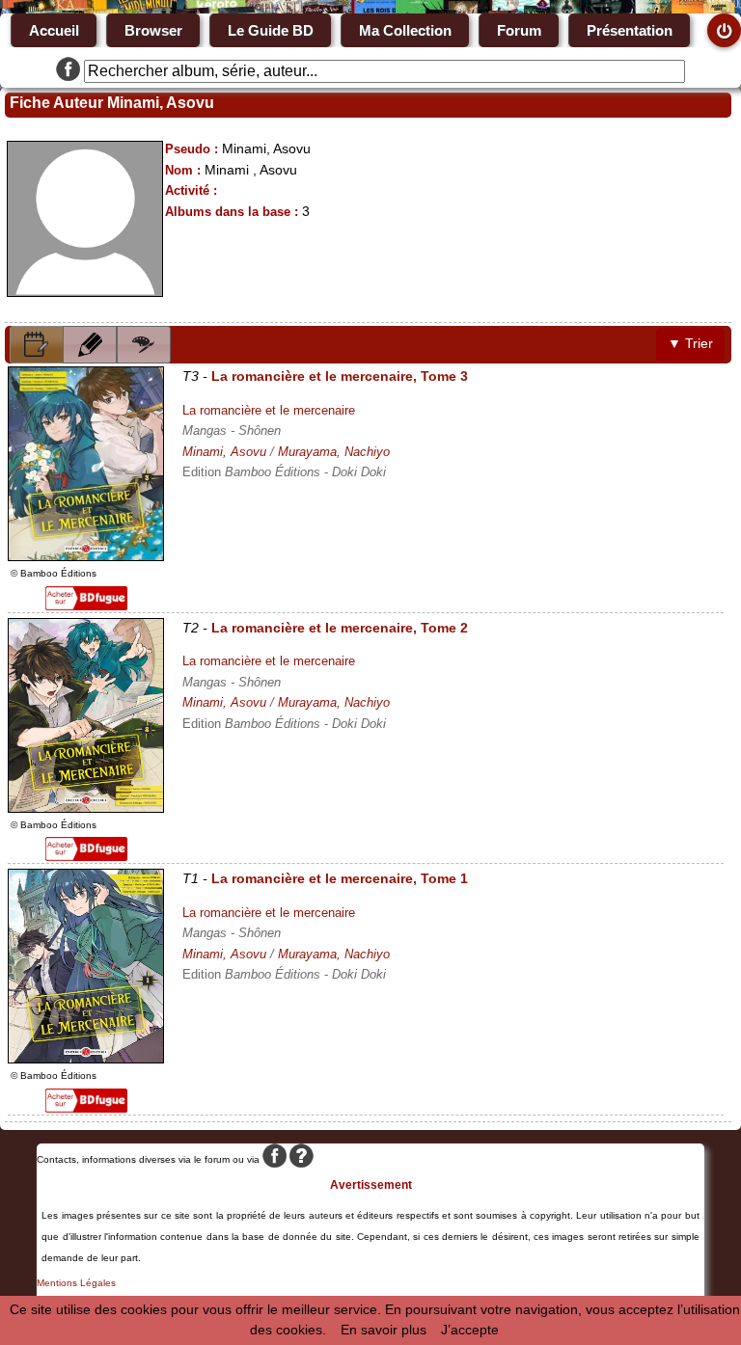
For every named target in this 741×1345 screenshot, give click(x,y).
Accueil (54, 30)
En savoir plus (383, 1329)
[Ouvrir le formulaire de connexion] (724, 30)
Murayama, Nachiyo (334, 451)
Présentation (629, 30)
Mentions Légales (76, 1283)
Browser (153, 30)
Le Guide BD (271, 30)
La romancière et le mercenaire (268, 410)
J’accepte (470, 1329)
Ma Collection (405, 30)
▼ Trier (690, 343)
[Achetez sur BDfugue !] (86, 605)
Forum (519, 30)
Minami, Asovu (224, 451)
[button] (37, 344)
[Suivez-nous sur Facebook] (68, 71)
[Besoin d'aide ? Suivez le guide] (301, 1159)
